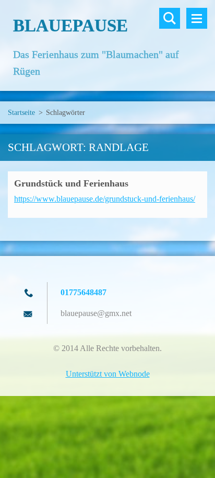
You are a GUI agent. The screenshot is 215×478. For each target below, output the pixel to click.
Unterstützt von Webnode (108, 373)
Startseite (21, 112)
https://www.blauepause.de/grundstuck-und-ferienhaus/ (104, 198)
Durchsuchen (169, 18)
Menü (196, 18)
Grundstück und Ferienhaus (71, 183)
